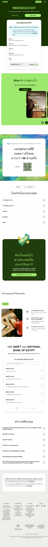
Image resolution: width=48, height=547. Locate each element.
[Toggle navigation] (45, 2)
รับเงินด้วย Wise (15, 15)
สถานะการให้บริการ (6, 511)
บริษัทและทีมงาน (6, 505)
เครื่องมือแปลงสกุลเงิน (30, 508)
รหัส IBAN (30, 512)
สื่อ (6, 508)
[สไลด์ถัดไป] (46, 122)
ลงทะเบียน (38, 1)
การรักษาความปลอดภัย (6, 507)
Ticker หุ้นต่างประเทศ (30, 509)
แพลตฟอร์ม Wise (18, 512)
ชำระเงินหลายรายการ (18, 515)
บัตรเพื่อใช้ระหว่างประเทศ (18, 508)
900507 (28, 537)
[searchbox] (24, 363)
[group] (36, 104)
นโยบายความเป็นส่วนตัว (29, 524)
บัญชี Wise (18, 507)
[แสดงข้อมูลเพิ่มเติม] (43, 115)
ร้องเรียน (18, 526)
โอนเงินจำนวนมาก (18, 509)
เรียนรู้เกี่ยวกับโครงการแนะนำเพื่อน (24, 274)
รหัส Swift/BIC (30, 511)
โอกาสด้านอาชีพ (6, 509)
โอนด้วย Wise (33, 15)
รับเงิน (18, 511)
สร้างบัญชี (25, 89)
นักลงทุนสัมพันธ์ (7, 512)
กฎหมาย (18, 524)
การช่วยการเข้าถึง (6, 516)
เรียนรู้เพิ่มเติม (32, 481)
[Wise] (5, 2)
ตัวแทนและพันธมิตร (6, 514)
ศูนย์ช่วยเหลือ (6, 515)
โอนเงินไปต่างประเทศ (18, 505)
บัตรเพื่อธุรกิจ (18, 514)
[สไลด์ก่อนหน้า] (42, 122)
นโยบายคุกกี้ (41, 524)
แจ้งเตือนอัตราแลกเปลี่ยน (30, 514)
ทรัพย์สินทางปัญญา (18, 529)
